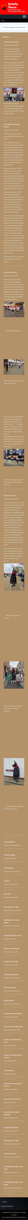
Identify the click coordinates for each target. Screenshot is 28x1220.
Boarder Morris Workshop (13, 1013)
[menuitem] (4, 1202)
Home (3, 20)
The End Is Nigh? (9, 855)
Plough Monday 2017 (11, 1127)
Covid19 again (9, 868)
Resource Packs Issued (12, 948)
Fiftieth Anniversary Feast (13, 1026)
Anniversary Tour (10, 1153)
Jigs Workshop (9, 1000)
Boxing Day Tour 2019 (11, 907)
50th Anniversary (10, 987)
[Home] (4, 7)
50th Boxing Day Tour (11, 974)
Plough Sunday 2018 (11, 961)
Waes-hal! (7, 894)
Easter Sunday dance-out (12, 935)
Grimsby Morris (13, 5)
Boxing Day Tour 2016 (11, 1140)
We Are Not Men (9, 842)
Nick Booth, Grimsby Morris (19, 1217)
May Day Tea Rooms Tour (12, 1099)
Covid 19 (6, 881)
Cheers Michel (9, 1070)
